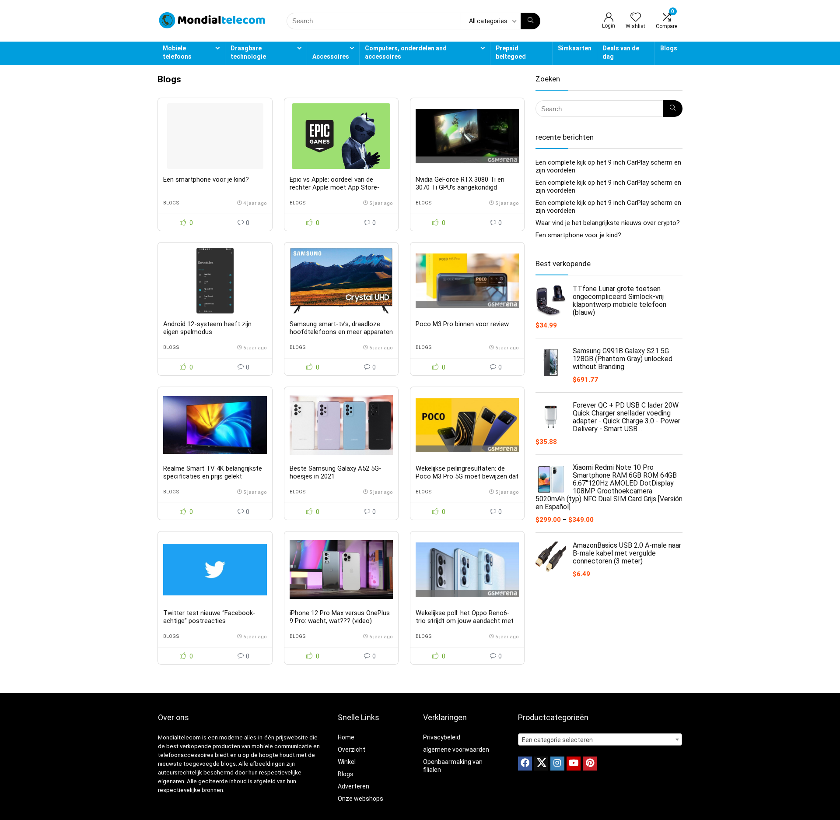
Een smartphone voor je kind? (206, 179)
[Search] (530, 21)
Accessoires (330, 56)
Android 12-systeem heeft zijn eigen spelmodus (207, 328)
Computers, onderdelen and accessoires (406, 52)
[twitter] (541, 764)
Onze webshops (360, 798)
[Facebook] (525, 764)
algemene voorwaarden (456, 749)
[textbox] (600, 740)
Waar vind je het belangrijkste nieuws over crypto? (608, 223)
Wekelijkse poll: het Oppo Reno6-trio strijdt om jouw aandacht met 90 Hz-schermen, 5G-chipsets (465, 621)
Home (346, 737)
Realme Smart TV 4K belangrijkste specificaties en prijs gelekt (212, 472)
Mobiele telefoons (177, 52)
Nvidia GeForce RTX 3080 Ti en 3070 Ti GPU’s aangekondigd (460, 183)
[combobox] (600, 739)
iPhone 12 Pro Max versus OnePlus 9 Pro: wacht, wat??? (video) (340, 617)
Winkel (347, 761)
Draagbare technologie (248, 52)
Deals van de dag (620, 52)
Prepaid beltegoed (511, 52)
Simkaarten (575, 48)
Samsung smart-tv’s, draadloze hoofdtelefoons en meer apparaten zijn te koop (341, 332)
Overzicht (351, 749)
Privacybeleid (441, 737)
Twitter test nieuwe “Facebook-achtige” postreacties (209, 617)
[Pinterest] (590, 764)
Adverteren (353, 786)
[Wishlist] (635, 18)
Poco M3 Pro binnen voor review (462, 324)
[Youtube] (574, 764)
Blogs (668, 48)
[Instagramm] (557, 764)
